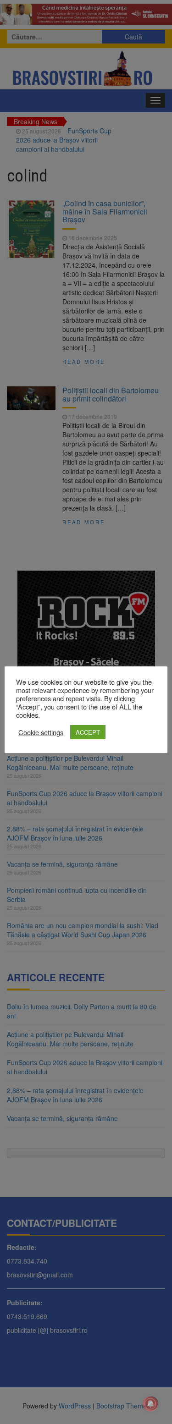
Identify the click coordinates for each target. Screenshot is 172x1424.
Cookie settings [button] (40, 732)
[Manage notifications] (150, 1404)
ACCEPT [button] (88, 732)
